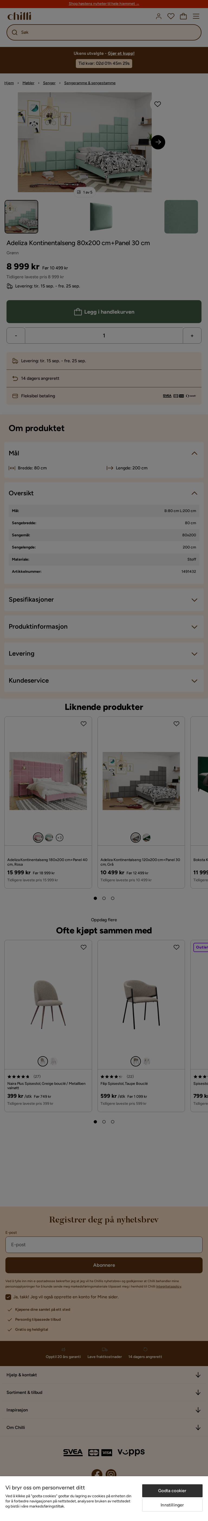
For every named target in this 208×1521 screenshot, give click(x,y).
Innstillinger (172, 1505)
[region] (104, 1498)
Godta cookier (172, 1490)
